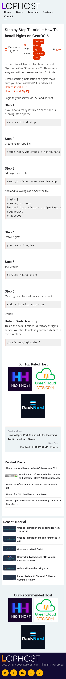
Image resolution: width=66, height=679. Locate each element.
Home (7, 12)
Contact (8, 16)
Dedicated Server (38, 43)
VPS (36, 57)
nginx (58, 49)
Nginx (37, 49)
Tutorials (33, 12)
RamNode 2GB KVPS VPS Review (39, 447)
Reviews (48, 12)
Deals (19, 12)
